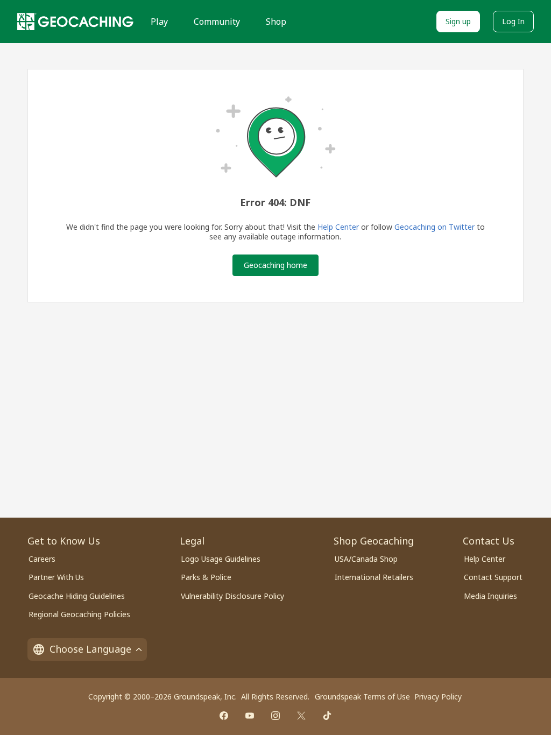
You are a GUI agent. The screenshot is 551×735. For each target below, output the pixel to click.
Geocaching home (275, 265)
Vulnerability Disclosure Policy (232, 596)
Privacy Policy (438, 696)
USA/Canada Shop (366, 559)
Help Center (338, 227)
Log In (513, 21)
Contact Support (493, 577)
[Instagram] (275, 715)
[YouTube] (249, 715)
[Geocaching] (75, 21)
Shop (276, 21)
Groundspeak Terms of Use (362, 696)
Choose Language (90, 648)
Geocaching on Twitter (434, 227)
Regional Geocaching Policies (79, 614)
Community (217, 21)
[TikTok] (327, 715)
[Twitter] (301, 715)
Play (159, 21)
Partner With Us (56, 577)
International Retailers (374, 577)
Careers (42, 559)
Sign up (458, 21)
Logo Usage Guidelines (220, 559)
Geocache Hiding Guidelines (77, 596)
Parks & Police (206, 577)
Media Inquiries (490, 596)
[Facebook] (223, 715)
